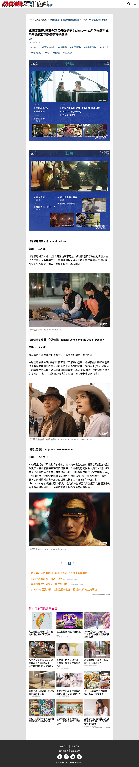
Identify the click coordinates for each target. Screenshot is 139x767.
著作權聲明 (63, 751)
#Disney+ (35, 47)
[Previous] (60, 563)
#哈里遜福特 (75, 47)
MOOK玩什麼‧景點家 (38, 20)
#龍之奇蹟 (67, 53)
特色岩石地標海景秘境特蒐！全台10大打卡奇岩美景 (59, 573)
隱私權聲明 (75, 751)
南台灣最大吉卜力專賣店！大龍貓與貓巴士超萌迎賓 (68, 722)
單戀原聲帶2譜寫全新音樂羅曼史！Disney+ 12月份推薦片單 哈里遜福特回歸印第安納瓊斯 (79, 20)
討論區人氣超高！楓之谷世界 (47, 579)
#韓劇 (47, 53)
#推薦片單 (104, 47)
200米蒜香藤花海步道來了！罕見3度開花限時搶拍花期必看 (96, 634)
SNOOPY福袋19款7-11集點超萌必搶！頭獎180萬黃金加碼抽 (64, 589)
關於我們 (63, 746)
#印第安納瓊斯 (48, 47)
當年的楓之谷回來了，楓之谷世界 (49, 584)
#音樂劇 (56, 53)
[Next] (78, 563)
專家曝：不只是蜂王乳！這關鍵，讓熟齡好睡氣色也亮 (68, 663)
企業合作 (75, 746)
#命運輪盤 (62, 47)
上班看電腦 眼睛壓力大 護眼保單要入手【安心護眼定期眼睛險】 (96, 722)
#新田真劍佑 (36, 53)
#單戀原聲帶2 (90, 47)
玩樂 (30, 39)
